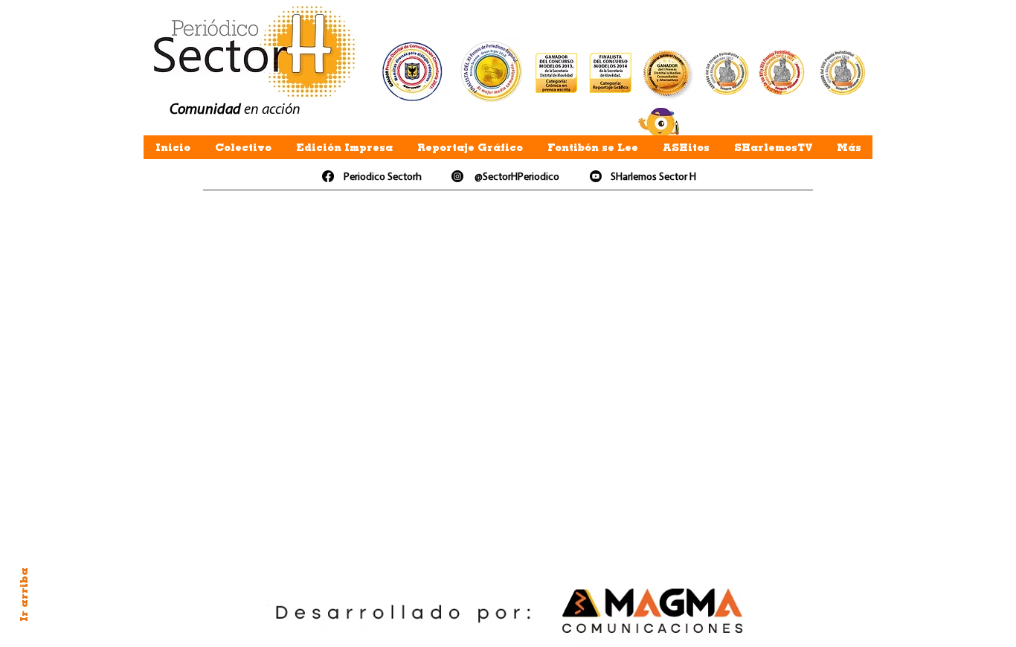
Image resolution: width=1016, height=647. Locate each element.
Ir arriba (23, 594)
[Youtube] (596, 176)
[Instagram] (457, 176)
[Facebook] (328, 176)
